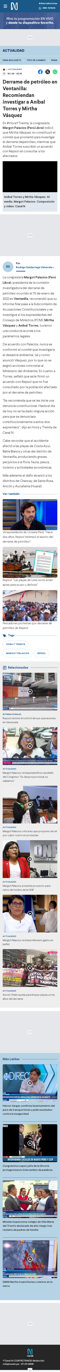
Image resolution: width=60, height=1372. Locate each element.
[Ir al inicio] (14, 6)
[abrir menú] (5, 6)
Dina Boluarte (12, 60)
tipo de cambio (36, 60)
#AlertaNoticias (48, 4)
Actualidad (15, 69)
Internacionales (12, 714)
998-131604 (49, 8)
